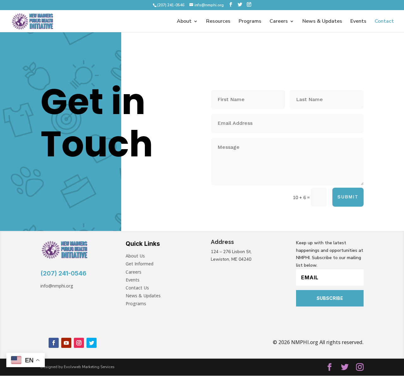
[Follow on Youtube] (66, 343)
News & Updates (322, 22)
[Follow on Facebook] (54, 343)
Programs (250, 22)
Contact (384, 22)
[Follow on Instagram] (79, 343)
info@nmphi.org (56, 286)
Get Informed (139, 264)
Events (358, 22)
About (184, 22)
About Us (135, 256)
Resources (218, 22)
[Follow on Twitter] (91, 343)
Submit (348, 197)
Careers (279, 22)
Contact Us (137, 288)
